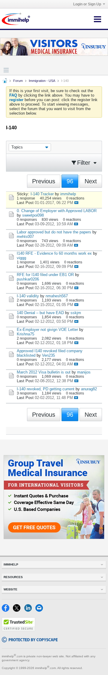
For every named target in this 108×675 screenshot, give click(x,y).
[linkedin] (29, 610)
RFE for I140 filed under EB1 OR (45, 274)
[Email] (40, 610)
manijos (84, 372)
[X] (18, 610)
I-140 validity (28, 296)
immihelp (68, 194)
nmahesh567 (57, 296)
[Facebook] (7, 610)
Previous (43, 181)
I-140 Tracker (42, 194)
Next (91, 181)
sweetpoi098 (33, 215)
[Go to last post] (76, 202)
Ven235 (48, 355)
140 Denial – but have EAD (40, 312)
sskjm (75, 312)
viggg (21, 258)
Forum (18, 80)
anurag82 (89, 389)
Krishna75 (25, 334)
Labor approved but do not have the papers (54, 232)
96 (70, 181)
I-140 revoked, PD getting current (45, 389)
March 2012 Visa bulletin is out (43, 372)
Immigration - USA (42, 80)
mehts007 (25, 236)
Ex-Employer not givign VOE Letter (47, 329)
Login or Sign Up (87, 4)
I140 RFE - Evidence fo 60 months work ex (54, 253)
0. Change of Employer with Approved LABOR (57, 210)
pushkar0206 (28, 279)
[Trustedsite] (18, 630)
